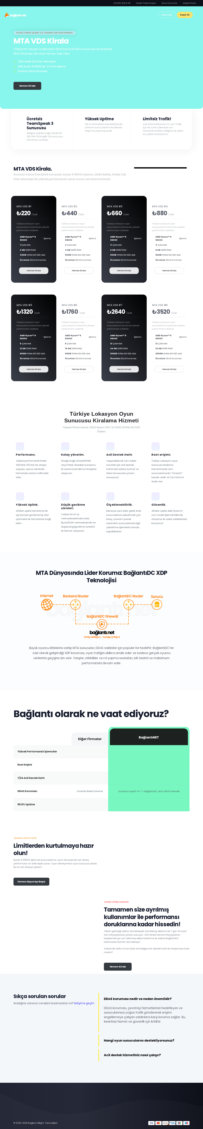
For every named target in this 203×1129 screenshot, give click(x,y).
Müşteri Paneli (189, 3)
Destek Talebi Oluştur (146, 3)
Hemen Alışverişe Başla (31, 881)
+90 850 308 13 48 (121, 3)
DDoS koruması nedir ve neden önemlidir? (138, 999)
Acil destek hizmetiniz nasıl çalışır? (132, 1055)
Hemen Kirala (27, 85)
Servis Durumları (169, 3)
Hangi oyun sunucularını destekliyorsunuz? (139, 1040)
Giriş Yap (167, 14)
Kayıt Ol (184, 14)
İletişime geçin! (84, 1003)
